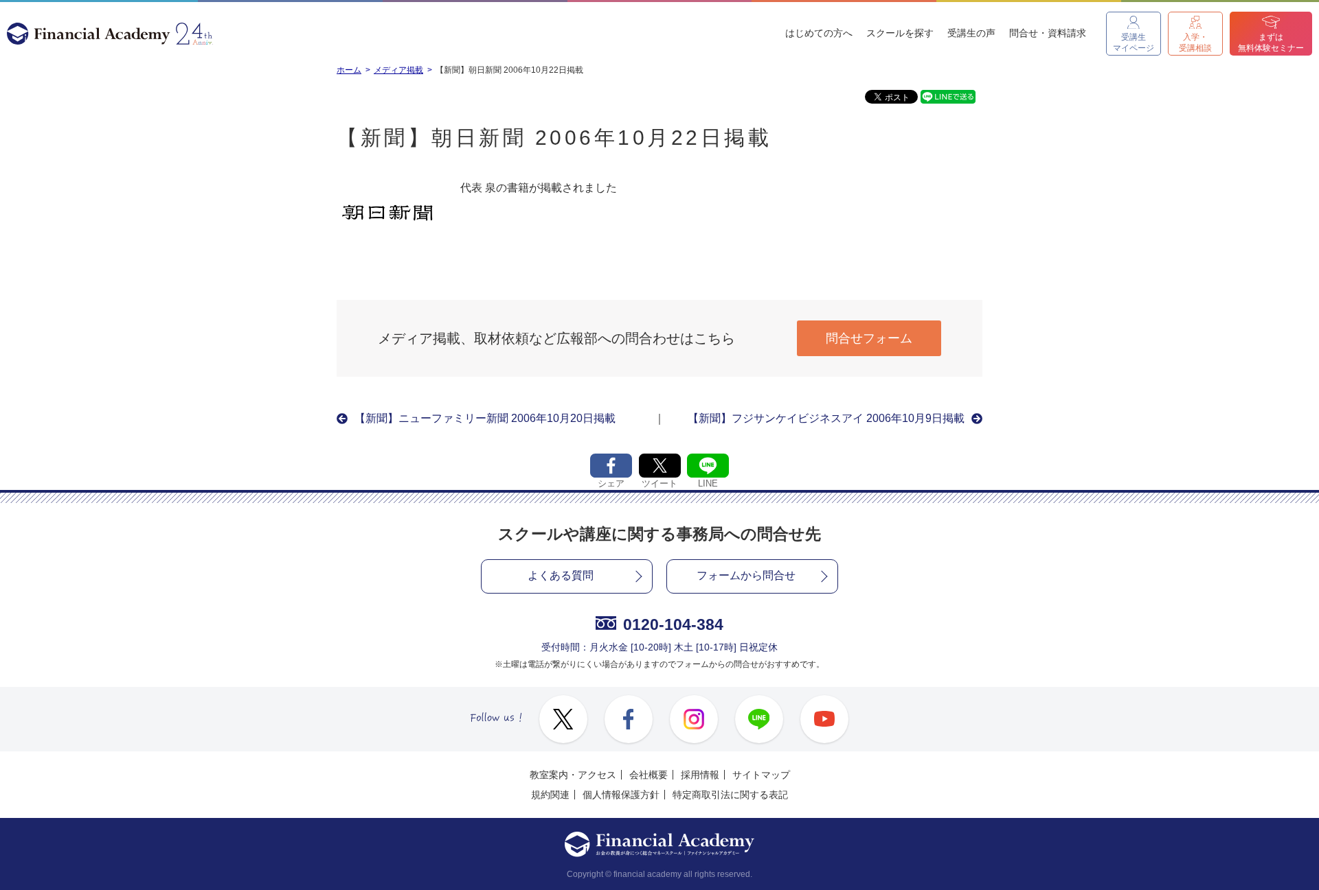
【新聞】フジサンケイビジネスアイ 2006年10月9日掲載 (826, 418)
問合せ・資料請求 (1047, 32)
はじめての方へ (819, 32)
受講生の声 (971, 32)
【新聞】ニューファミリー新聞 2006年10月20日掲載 (485, 418)
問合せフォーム (869, 338)
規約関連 (550, 794)
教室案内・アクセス (573, 774)
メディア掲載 (398, 70)
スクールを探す (900, 32)
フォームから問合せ (746, 575)
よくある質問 (561, 575)
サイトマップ (761, 774)
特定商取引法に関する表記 (730, 794)
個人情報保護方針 (621, 794)
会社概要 (648, 774)
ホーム (349, 70)
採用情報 (700, 774)
